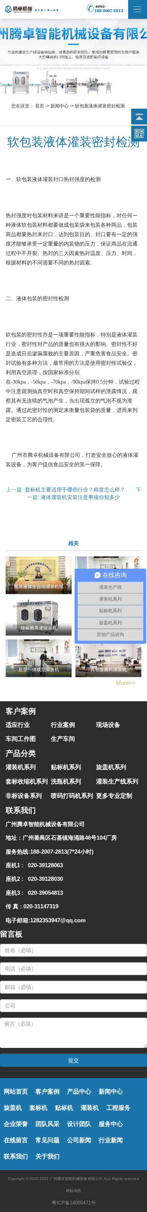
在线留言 (16, 1140)
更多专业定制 (114, 796)
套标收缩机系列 (27, 781)
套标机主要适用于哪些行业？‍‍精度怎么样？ (75, 490)
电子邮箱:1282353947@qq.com (46, 920)
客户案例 (47, 1091)
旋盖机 (13, 1107)
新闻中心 (60, 106)
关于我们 (47, 1156)
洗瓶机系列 (66, 781)
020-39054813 (44, 892)
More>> (126, 683)
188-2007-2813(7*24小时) (61, 851)
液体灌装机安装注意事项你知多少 (80, 497)
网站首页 (16, 1091)
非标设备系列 (24, 796)
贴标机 (64, 1107)
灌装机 (90, 1107)
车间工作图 (21, 739)
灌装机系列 (21, 767)
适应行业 (18, 725)
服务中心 (111, 1124)
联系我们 (16, 1156)
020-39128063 (44, 865)
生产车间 (63, 739)
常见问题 (47, 1140)
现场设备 (108, 725)
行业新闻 (111, 1140)
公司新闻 (79, 1140)
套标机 (38, 1107)
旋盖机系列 (111, 767)
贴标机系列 (66, 767)
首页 (39, 106)
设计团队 (79, 1124)
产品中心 (79, 1091)
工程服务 (118, 1107)
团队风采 (47, 1124)
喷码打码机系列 (72, 796)
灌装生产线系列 (117, 781)
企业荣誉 (16, 1124)
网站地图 (73, 1191)
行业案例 (63, 725)
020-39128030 (44, 879)
